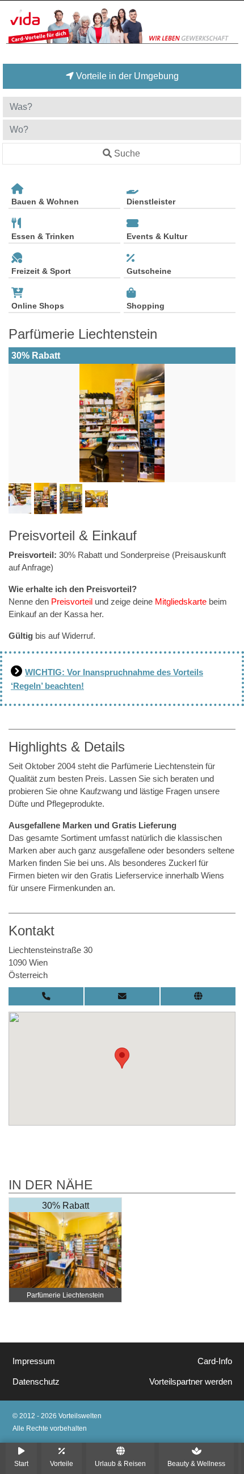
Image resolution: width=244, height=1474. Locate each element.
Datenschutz (36, 1381)
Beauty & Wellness (196, 1463)
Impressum (33, 1361)
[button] (122, 1058)
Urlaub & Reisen (120, 1463)
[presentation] (19, 423)
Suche (127, 153)
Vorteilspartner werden (190, 1381)
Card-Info (214, 1361)
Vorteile (61, 1463)
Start (21, 1463)
